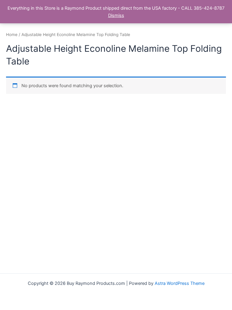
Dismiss (116, 15)
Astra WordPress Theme (180, 283)
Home (12, 34)
